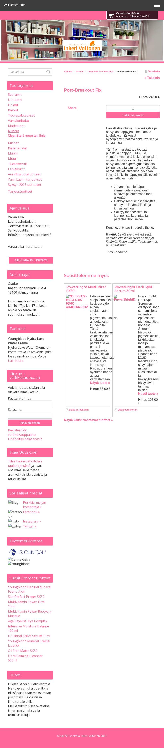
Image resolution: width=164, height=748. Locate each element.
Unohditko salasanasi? (25, 439)
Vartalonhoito (18, 120)
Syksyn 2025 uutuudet (24, 184)
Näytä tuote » (100, 383)
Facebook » (31, 512)
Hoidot (13, 105)
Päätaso (68, 71)
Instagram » (32, 521)
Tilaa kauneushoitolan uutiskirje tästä (25, 463)
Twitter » (29, 526)
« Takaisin (152, 78)
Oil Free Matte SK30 (22, 650)
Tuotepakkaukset (21, 115)
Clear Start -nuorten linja (100, 71)
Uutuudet (15, 100)
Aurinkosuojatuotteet (24, 174)
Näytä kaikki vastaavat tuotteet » (88, 420)
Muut (12, 158)
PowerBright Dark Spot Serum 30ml (133, 289)
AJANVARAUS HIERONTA (31, 260)
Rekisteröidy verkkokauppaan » (22, 432)
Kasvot (13, 110)
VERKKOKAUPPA (15, 5)
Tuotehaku (153, 71)
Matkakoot (16, 126)
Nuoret (80, 71)
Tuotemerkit (17, 164)
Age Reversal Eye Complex (27, 621)
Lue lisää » (16, 360)
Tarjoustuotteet (20, 191)
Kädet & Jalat (17, 148)
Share (72, 108)
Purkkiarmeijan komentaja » (34, 504)
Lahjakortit (16, 169)
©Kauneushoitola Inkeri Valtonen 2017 (82, 736)
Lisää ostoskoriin (79, 409)
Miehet (13, 143)
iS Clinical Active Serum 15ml (29, 636)
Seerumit (15, 94)
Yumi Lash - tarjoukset (25, 179)
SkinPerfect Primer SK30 (26, 596)
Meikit (12, 153)
